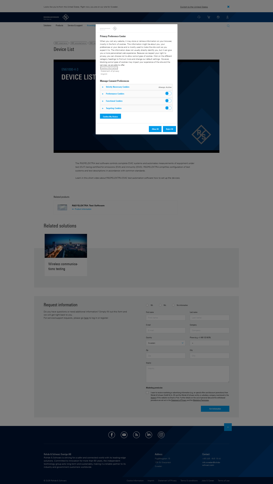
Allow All (155, 129)
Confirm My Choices (110, 116)
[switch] (168, 93)
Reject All (169, 129)
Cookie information (109, 68)
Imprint (104, 74)
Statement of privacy (110, 71)
